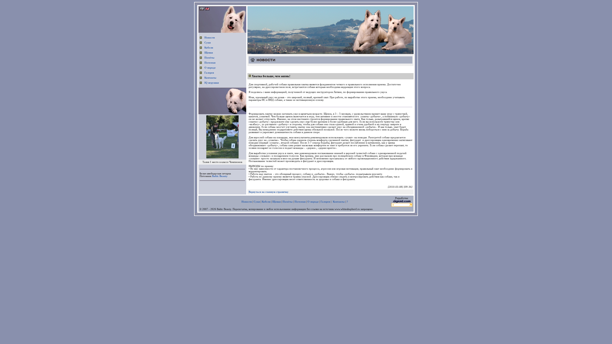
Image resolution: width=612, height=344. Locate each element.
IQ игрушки (211, 82)
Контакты (210, 77)
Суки (207, 42)
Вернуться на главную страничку (269, 192)
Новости (209, 37)
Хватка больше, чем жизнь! (271, 76)
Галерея (209, 72)
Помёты (209, 57)
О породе (210, 67)
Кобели (208, 47)
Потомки (209, 62)
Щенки (208, 52)
